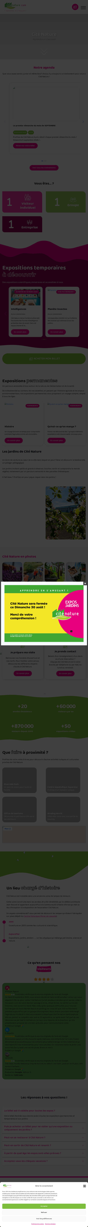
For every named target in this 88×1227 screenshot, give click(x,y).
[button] (84, 1186)
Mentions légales (50, 1224)
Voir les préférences (44, 1218)
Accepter (44, 1206)
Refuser (44, 1212)
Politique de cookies (37, 1224)
